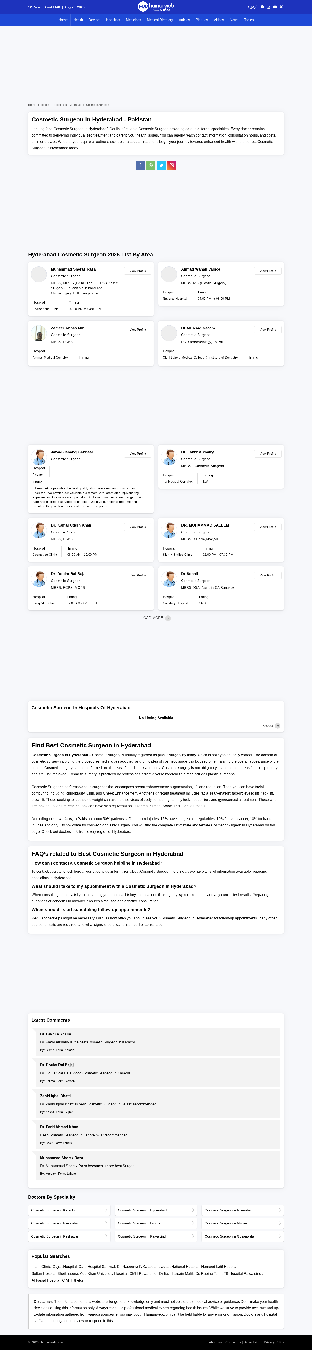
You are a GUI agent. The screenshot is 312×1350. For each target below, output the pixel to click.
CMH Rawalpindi (143, 1273)
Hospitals (113, 20)
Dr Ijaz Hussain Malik (176, 1273)
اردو (253, 7)
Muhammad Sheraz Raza (73, 269)
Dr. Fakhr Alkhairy (197, 452)
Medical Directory (160, 20)
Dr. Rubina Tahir (209, 1273)
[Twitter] (161, 165)
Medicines (133, 20)
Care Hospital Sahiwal (97, 1267)
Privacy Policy (274, 1342)
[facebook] (262, 7)
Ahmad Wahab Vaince (200, 269)
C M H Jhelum (73, 1280)
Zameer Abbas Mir (67, 328)
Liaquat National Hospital (178, 1267)
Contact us (233, 1342)
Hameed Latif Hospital (219, 1267)
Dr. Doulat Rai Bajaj (69, 574)
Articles (184, 20)
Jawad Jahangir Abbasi (72, 452)
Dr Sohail (189, 574)
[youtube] (275, 7)
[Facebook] (140, 165)
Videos (219, 20)
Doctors (94, 20)
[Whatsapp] (150, 165)
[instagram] (171, 165)
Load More (152, 618)
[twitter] (281, 7)
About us (215, 1342)
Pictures (202, 20)
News (234, 20)
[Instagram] (268, 7)
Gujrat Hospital (65, 1267)
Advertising (252, 1342)
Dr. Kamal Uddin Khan (71, 525)
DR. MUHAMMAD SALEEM (205, 525)
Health (78, 20)
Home (63, 20)
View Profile (138, 271)
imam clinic (41, 1267)
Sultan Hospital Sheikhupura (55, 1273)
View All (268, 725)
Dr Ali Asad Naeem (198, 328)
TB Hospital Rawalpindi (243, 1273)
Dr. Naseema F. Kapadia (136, 1267)
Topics (249, 20)
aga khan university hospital (104, 1273)
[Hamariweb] (156, 7)
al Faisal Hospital (46, 1280)
